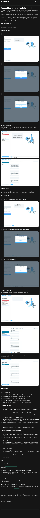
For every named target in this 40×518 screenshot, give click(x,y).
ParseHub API (16, 487)
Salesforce (5, 420)
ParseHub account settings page (11, 465)
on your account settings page (31, 64)
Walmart (18, 409)
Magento (17, 417)
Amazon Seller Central (12, 409)
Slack (33, 409)
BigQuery (31, 422)
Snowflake (27, 422)
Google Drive (29, 412)
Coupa (4, 427)
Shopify (6, 409)
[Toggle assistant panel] (37, 1)
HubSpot (37, 419)
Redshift (35, 422)
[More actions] (38, 1)
